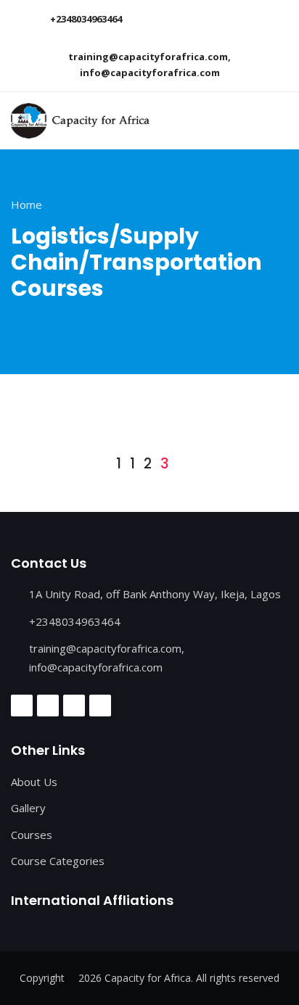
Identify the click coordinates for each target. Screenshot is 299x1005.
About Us (34, 781)
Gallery (28, 808)
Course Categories (58, 860)
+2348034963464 (86, 18)
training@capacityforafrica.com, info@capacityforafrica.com (149, 64)
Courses (31, 834)
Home (26, 204)
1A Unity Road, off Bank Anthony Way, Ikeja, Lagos (155, 594)
